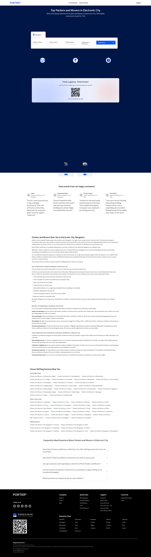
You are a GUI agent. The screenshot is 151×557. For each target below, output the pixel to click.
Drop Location (53, 42)
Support (138, 3)
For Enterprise (73, 3)
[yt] (29, 506)
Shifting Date (85, 42)
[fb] (14, 506)
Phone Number (70, 42)
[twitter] (18, 506)
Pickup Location (37, 42)
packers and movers (62, 247)
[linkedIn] (26, 506)
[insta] (22, 506)
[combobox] (38, 44)
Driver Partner (83, 3)
